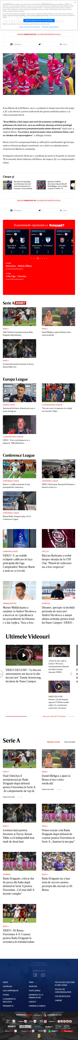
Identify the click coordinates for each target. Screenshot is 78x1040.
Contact (32, 1002)
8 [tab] (47, 258)
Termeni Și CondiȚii (37, 1006)
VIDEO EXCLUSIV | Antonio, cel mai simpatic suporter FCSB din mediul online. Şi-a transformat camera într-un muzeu (58, 702)
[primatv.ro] (8, 1021)
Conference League (11, 481)
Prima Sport (24, 1015)
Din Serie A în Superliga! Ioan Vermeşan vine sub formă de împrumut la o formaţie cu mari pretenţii (23, 185)
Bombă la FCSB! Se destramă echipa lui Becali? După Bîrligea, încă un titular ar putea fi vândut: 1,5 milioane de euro (57, 185)
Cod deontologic (63, 996)
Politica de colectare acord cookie (29, 27)
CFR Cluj (45, 551)
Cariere (58, 1000)
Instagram (43, 975)
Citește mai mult (9, 797)
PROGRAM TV (8, 1006)
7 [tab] (44, 258)
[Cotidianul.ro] (25, 1027)
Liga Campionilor (10, 990)
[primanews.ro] (33, 1021)
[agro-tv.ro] (53, 1031)
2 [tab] (33, 258)
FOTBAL (6, 995)
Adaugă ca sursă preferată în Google (39, 34)
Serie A (5, 329)
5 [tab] (40, 258)
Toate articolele (69, 742)
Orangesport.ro (9, 603)
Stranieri (7, 874)
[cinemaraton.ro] (58, 1027)
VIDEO (5, 982)
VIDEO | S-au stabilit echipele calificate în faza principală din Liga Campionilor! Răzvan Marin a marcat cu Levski (19, 563)
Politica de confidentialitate (50, 27)
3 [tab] (36, 258)
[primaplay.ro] (43, 1021)
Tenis (31, 982)
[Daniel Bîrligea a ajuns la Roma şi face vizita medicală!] (58, 316)
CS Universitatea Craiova (52, 405)
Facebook (35, 975)
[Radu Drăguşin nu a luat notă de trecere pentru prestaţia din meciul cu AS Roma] (58, 861)
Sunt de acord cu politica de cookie (39, 20)
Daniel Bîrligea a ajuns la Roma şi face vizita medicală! (56, 779)
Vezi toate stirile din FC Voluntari (54, 716)
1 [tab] (31, 258)
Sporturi (33, 986)
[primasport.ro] (60, 1021)
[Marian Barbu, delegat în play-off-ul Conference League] (19, 500)
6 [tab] (42, 258)
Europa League (9, 405)
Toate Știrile (34, 990)
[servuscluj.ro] (66, 1031)
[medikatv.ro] (49, 1026)
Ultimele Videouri (28, 636)
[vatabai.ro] (39, 1036)
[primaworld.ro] (42, 1031)
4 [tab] (38, 258)
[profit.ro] (12, 1027)
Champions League (10, 551)
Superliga (46, 603)
